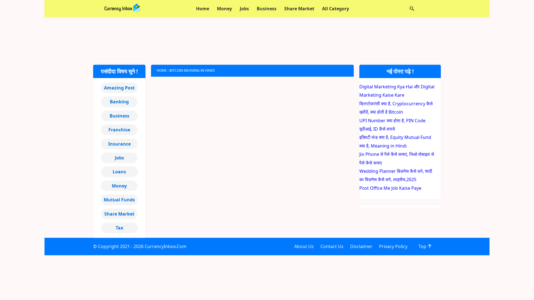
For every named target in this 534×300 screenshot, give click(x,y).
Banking (119, 102)
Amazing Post (119, 88)
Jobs (119, 158)
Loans (119, 172)
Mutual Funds (119, 200)
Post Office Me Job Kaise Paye (390, 188)
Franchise (119, 130)
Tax (119, 228)
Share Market (119, 214)
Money (119, 186)
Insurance (119, 144)
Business (119, 116)
